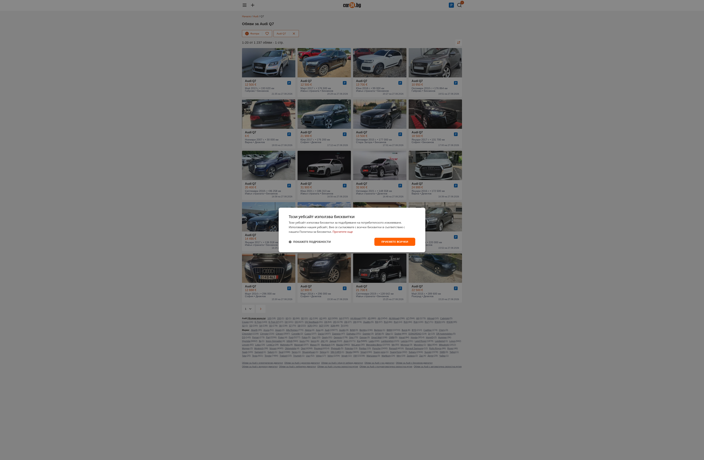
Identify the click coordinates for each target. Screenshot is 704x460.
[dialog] (352, 230)
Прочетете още (343, 231)
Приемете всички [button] (394, 241)
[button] (310, 242)
